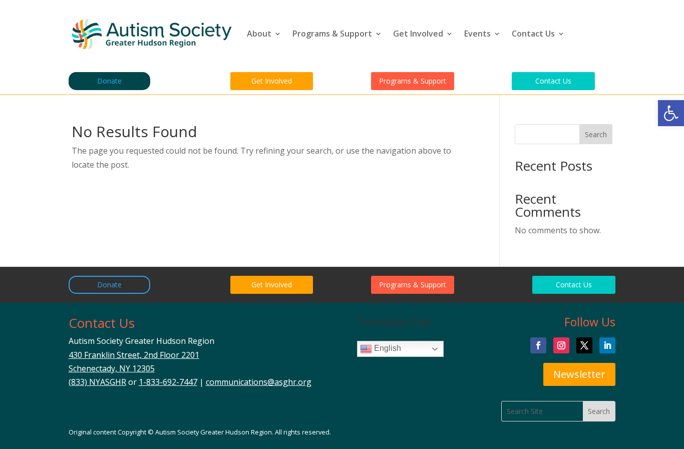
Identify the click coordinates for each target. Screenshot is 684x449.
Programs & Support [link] (332, 33)
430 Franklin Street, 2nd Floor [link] (134, 354)
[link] (671, 113)
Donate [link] (109, 81)
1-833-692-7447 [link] (168, 381)
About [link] (259, 33)
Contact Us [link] (533, 33)
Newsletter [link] (579, 374)
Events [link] (477, 33)
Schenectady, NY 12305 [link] (112, 368)
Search (596, 134)
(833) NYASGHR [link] (97, 381)
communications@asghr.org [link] (258, 381)
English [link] (386, 348)
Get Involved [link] (418, 33)
